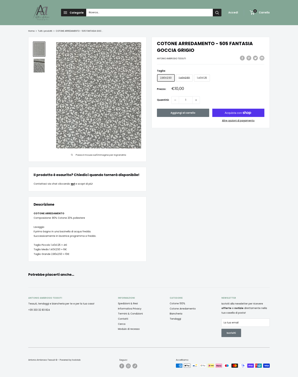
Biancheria (176, 313)
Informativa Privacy (129, 308)
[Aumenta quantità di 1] (196, 100)
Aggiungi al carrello (183, 113)
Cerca (121, 324)
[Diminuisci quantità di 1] (175, 100)
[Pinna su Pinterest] (248, 58)
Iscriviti (231, 333)
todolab (76, 359)
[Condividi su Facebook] (242, 58)
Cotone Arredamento (183, 308)
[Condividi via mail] (262, 58)
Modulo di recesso (129, 329)
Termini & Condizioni (130, 313)
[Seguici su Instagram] (128, 366)
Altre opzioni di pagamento (238, 120)
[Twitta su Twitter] (255, 58)
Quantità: (163, 100)
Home (31, 30)
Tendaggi (175, 319)
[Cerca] (217, 12)
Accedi (233, 12)
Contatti (123, 319)
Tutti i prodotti (45, 30)
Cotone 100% (177, 303)
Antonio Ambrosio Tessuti (171, 58)
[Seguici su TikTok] (134, 366)
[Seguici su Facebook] (121, 366)
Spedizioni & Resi (128, 303)
